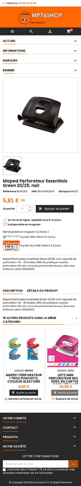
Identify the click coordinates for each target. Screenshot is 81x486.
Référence (9, 191)
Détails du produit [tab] (42, 291)
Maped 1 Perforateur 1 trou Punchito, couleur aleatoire (24, 378)
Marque (64, 191)
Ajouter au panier (54, 209)
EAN (34, 191)
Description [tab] (13, 291)
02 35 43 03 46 (27, 3)
